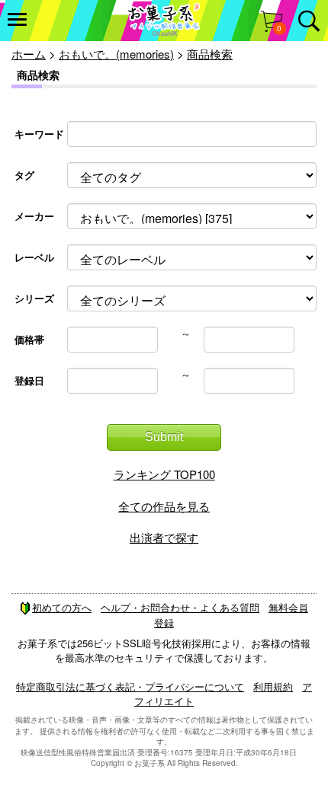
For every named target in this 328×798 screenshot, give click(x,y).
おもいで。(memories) (116, 54)
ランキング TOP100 (164, 474)
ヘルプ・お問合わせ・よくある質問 (180, 607)
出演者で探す (164, 537)
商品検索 (210, 54)
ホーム (28, 54)
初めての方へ (62, 607)
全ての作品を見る (164, 506)
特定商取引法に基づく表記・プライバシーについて (130, 686)
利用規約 (273, 686)
